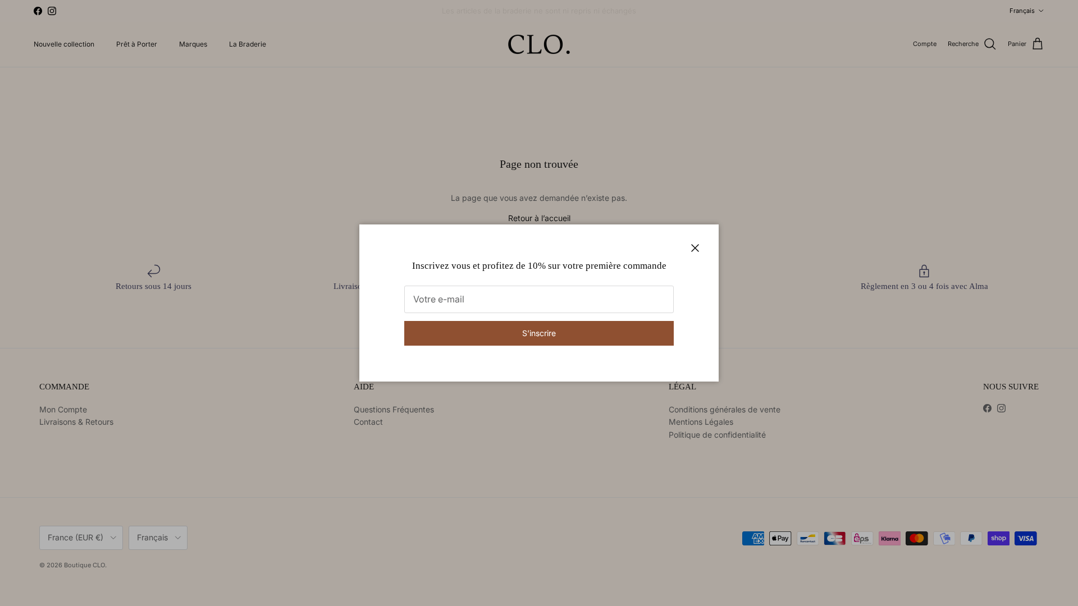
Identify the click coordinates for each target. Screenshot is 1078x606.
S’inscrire (539, 333)
